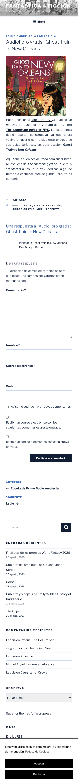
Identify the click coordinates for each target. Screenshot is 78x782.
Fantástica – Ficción (38, 6)
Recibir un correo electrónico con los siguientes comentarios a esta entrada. (33, 425)
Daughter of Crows (33, 672)
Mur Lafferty (41, 120)
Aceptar (39, 763)
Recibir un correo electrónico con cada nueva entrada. (37, 444)
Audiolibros (22, 205)
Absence (26, 656)
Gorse (10, 582)
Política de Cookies (37, 751)
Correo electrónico (21, 366)
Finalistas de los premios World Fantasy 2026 (38, 553)
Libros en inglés (47, 205)
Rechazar (39, 774)
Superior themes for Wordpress (28, 713)
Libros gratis (23, 209)
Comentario (16, 290)
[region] (39, 760)
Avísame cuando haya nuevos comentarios (41, 406)
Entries (14, 736)
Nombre (13, 345)
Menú (41, 21)
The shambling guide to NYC (27, 130)
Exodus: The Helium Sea (37, 640)
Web (9, 386)
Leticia (50, 36)
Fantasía (19, 199)
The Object (14, 611)
